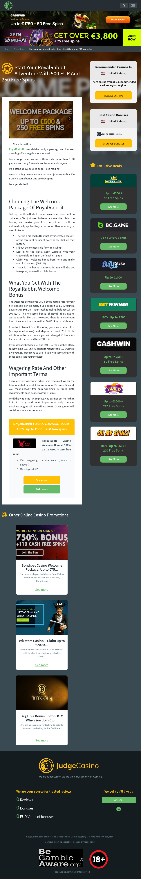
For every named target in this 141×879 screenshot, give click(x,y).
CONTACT (118, 799)
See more (42, 480)
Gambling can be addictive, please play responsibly (70, 841)
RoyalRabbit (16, 149)
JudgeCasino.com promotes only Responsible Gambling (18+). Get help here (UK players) (70, 836)
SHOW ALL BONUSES (113, 143)
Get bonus (42, 489)
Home (7, 49)
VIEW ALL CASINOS (113, 95)
